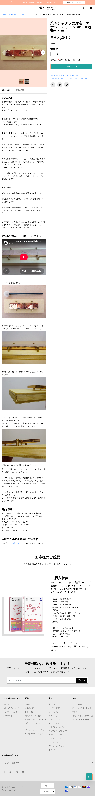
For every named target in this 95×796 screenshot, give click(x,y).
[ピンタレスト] (66, 84)
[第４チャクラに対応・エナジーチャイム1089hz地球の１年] (23, 52)
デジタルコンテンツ (56, 746)
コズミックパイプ (56, 719)
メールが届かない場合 (10, 712)
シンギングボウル (56, 712)
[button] (3, 8)
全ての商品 (53, 704)
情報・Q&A (29, 712)
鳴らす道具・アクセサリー (59, 731)
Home (4, 14)
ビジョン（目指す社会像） (82, 708)
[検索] (84, 8)
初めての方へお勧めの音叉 (35, 719)
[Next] (43, 52)
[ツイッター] (59, 84)
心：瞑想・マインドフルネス (20, 14)
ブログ (74, 712)
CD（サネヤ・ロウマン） (58, 742)
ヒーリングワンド (56, 734)
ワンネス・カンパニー (17, 787)
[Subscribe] (92, 763)
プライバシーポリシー (81, 719)
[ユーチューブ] (23, 771)
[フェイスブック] (52, 84)
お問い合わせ (7, 715)
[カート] (90, 8)
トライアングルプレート (58, 727)
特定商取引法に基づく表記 (82, 715)
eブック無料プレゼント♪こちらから (74, 2)
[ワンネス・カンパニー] (47, 8)
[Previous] (4, 52)
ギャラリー (7, 90)
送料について (7, 704)
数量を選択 (54, 49)
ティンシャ (53, 715)
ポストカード (54, 750)
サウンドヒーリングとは (34, 730)
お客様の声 (29, 708)
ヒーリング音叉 (55, 708)
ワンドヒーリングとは (34, 733)
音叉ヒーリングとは (33, 715)
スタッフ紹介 (77, 704)
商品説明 (20, 90)
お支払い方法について (10, 708)
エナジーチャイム (56, 723)
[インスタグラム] (16, 771)
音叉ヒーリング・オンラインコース (35, 724)
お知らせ (28, 704)
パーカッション (55, 738)
